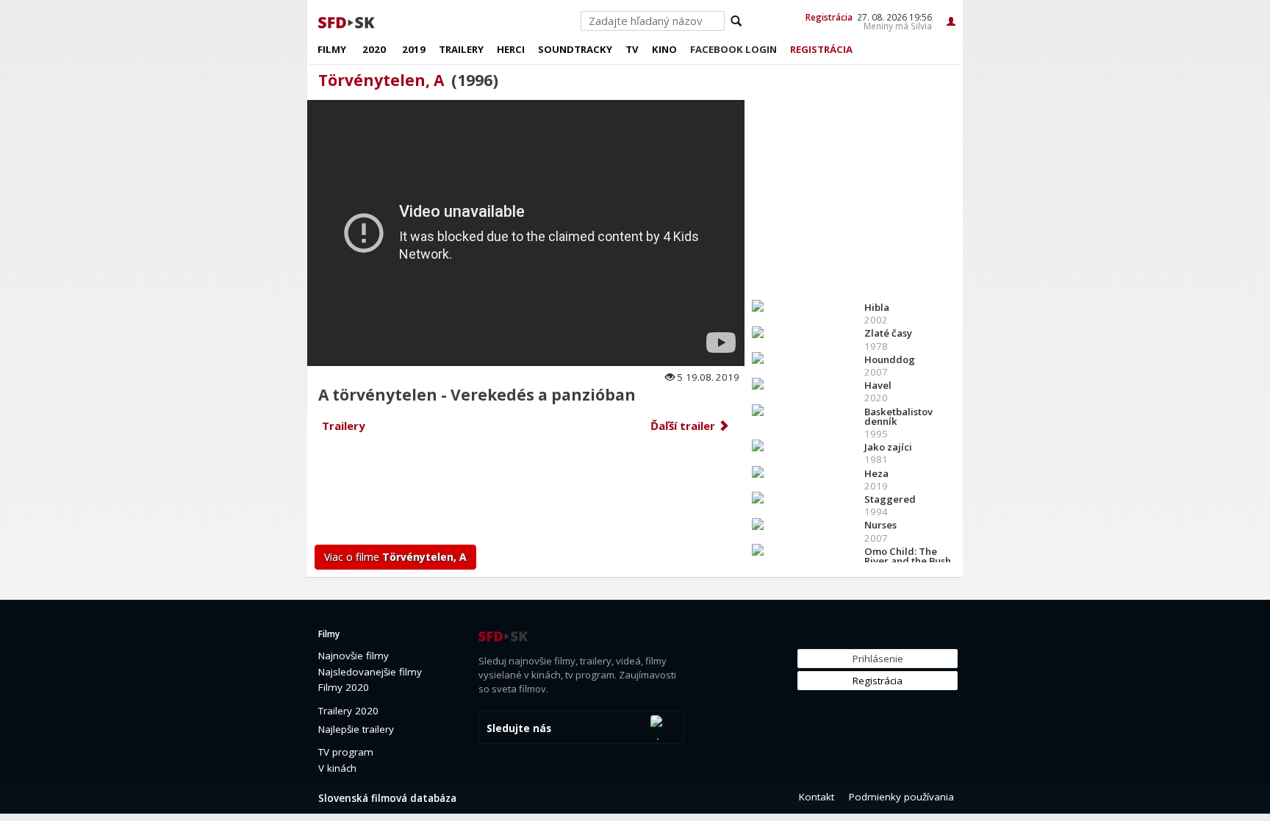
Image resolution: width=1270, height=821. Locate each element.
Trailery (461, 49)
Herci (511, 49)
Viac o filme (395, 557)
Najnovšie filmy (353, 655)
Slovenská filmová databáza (387, 798)
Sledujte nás (519, 728)
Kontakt (816, 796)
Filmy (332, 49)
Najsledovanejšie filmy (370, 671)
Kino (664, 49)
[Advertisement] (527, 493)
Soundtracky (575, 49)
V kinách (337, 768)
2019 (414, 49)
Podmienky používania (901, 796)
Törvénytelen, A (381, 80)
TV (632, 49)
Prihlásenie (878, 658)
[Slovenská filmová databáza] (347, 20)
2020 (374, 49)
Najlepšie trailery (356, 729)
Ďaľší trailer (684, 425)
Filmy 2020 (343, 687)
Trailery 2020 (348, 710)
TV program (345, 752)
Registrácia (829, 17)
